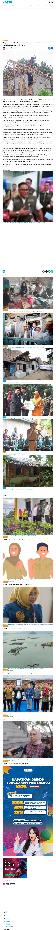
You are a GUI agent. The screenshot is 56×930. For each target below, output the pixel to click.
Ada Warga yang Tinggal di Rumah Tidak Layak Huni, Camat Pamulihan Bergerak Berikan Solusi (23, 311)
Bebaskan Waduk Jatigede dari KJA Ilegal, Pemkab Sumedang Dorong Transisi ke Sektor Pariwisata (23, 668)
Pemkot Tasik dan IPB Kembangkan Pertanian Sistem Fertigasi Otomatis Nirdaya (19, 535)
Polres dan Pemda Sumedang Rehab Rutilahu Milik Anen (14, 454)
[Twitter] (46, 271)
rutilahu (6, 169)
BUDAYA (8, 918)
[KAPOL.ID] (8, 2)
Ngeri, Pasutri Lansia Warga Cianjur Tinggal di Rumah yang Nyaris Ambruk (18, 489)
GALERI (7, 920)
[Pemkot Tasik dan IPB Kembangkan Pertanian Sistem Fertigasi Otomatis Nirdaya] (28, 516)
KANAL (4, 452)
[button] (52, 2)
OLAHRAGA (8, 924)
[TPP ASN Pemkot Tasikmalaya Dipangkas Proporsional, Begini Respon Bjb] (28, 739)
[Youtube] (6, 915)
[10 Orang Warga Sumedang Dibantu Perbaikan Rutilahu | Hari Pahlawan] (28, 400)
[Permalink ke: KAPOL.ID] (4, 48)
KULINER (8, 923)
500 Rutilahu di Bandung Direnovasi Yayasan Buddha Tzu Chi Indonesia (18, 382)
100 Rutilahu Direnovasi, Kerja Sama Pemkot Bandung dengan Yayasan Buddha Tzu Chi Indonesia (23, 347)
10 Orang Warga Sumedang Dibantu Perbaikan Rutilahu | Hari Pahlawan (18, 418)
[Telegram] (49, 271)
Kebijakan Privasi (9, 926)
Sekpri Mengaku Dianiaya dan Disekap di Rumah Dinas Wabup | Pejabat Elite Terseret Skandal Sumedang (25, 579)
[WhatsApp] (52, 271)
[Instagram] (6, 914)
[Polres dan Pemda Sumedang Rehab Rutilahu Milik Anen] (28, 435)
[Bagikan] (52, 48)
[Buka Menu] (49, 2)
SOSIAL (4, 381)
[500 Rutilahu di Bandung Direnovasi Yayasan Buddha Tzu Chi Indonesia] (28, 364)
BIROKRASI (5, 40)
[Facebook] (43, 271)
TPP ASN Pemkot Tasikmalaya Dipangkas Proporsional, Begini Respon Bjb (18, 759)
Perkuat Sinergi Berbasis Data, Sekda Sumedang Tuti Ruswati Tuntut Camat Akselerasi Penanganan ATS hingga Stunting (28, 624)
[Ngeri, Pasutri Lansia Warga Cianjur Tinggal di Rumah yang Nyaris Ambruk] (28, 471)
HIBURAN (8, 921)
